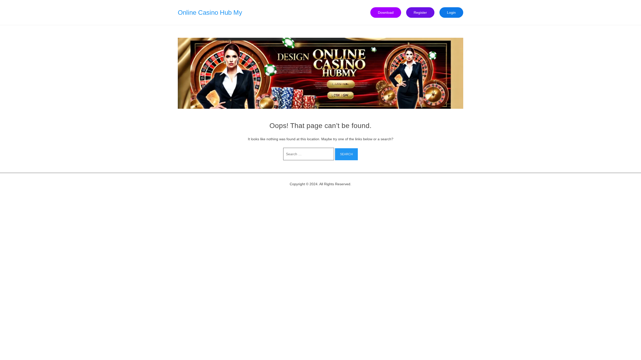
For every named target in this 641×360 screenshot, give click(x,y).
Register (420, 12)
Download (386, 12)
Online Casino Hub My (210, 12)
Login (451, 12)
